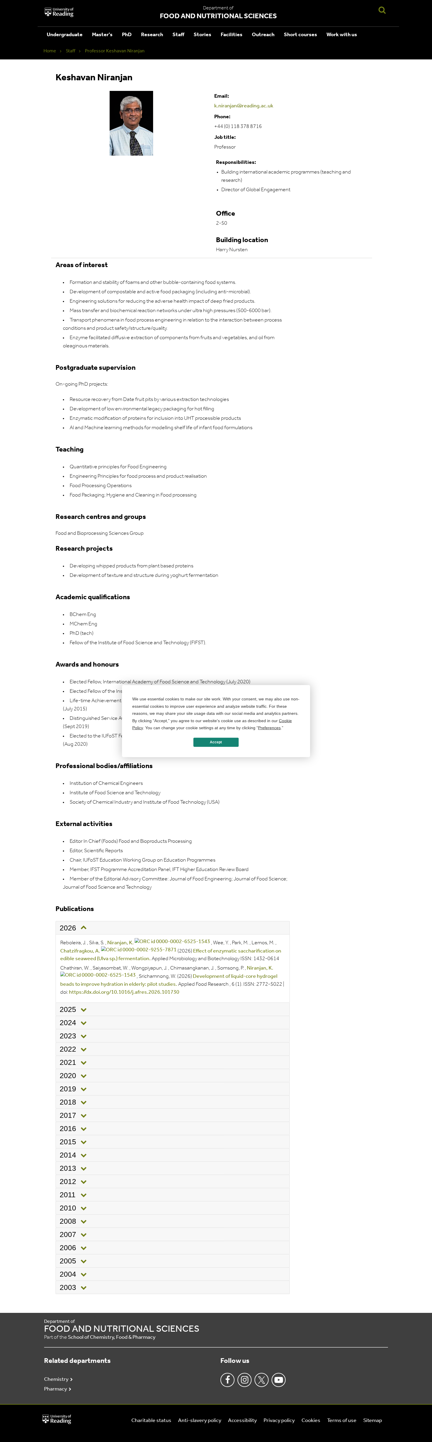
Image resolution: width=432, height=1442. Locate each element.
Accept (216, 742)
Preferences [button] (269, 727)
